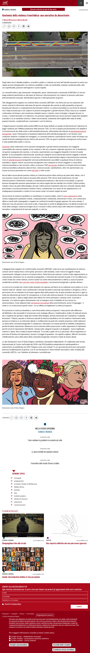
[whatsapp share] (9, 26)
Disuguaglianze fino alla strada (14, 543)
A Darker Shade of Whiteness (25, 484)
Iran (15, 493)
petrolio (17, 490)
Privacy (22, 614)
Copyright (14, 614)
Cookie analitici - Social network (23, 640)
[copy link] (4, 26)
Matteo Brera (19, 487)
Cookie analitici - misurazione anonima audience (30, 638)
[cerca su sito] (81, 3)
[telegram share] (14, 26)
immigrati (17, 478)
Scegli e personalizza (19, 645)
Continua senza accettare (63, 650)
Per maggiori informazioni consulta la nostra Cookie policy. (32, 633)
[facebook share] (19, 26)
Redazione (5, 614)
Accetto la (8, 604)
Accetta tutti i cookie (61, 645)
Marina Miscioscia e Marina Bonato (16, 20)
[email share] (28, 26)
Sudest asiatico (20, 496)
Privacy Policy (16, 604)
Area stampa (30, 614)
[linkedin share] (23, 26)
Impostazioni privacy (45, 615)
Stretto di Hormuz (21, 499)
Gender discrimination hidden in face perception (21, 576)
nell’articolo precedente (40, 303)
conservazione (19, 505)
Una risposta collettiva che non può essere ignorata (66, 543)
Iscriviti (79, 606)
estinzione (18, 502)
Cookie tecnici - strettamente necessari (26, 636)
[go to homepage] (5, 3)
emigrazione (19, 481)
